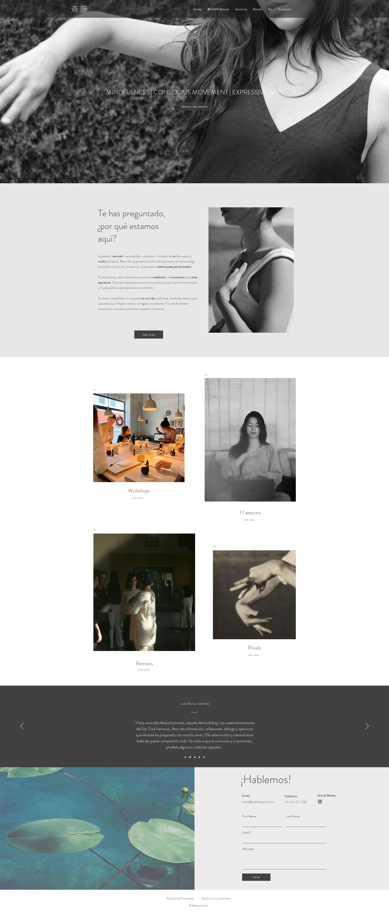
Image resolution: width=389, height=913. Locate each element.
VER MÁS (138, 498)
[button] (241, 9)
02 (206, 374)
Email (246, 832)
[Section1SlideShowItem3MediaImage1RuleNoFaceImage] (190, 757)
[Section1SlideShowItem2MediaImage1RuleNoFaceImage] (203, 757)
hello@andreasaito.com (258, 801)
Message (248, 848)
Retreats (144, 663)
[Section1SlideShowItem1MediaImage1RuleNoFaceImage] (185, 757)
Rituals (254, 647)
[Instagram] (319, 801)
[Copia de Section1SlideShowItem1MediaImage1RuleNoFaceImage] (199, 757)
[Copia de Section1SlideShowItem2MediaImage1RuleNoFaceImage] (195, 757)
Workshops (139, 490)
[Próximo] (367, 726)
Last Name (293, 816)
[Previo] (22, 726)
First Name (249, 816)
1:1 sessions (250, 512)
